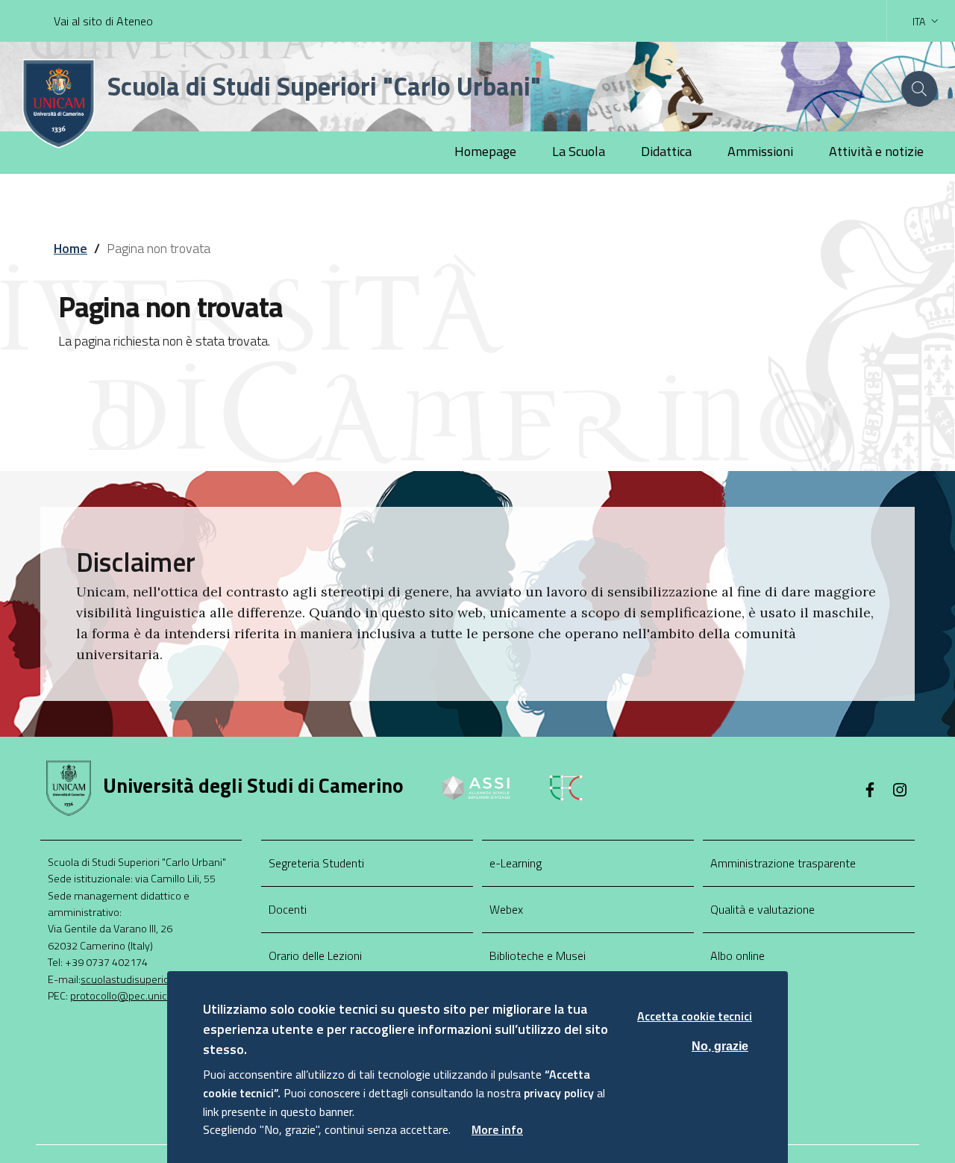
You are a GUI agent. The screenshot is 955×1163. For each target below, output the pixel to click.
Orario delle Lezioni (315, 955)
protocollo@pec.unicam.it (130, 996)
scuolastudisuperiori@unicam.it (155, 979)
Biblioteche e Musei (537, 955)
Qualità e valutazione (762, 909)
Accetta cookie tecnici (694, 1016)
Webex (506, 909)
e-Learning (515, 863)
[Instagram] (900, 791)
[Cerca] (919, 89)
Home (70, 248)
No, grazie (720, 1045)
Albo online (737, 955)
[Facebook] (870, 791)
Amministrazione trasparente (783, 863)
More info (497, 1129)
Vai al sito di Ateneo (103, 21)
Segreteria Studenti (316, 863)
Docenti (288, 909)
